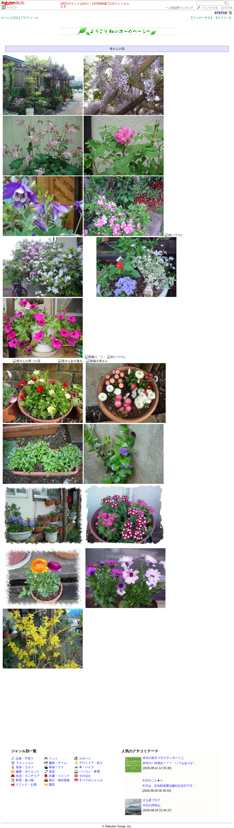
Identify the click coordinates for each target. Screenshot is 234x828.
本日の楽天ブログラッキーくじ (163, 758)
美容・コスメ (25, 767)
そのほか (11, 7)
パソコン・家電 (89, 771)
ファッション (25, 763)
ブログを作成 (209, 7)
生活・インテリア (28, 776)
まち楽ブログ (151, 800)
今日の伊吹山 (151, 805)
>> (179, 7)
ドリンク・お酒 (26, 784)
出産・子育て (25, 758)
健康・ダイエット (28, 771)
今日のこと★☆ (152, 780)
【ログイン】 (223, 17)
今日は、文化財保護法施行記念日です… (169, 785)
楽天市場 (226, 7)
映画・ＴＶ (56, 767)
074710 (221, 13)
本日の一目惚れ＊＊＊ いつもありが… (169, 763)
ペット (53, 758)
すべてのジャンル (91, 780)
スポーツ (85, 758)
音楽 (52, 771)
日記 (15, 17)
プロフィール (30, 17)
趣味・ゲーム (58, 763)
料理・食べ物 (25, 780)
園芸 (52, 784)
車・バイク (86, 767)
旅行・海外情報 (59, 780)
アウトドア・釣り (91, 763)
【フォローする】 (201, 17)
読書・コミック (59, 776)
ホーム (5, 17)
